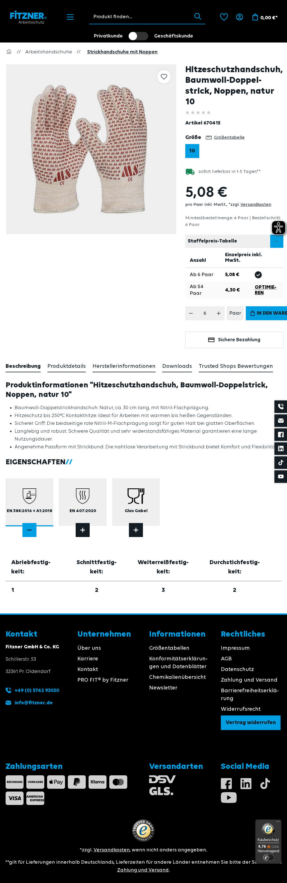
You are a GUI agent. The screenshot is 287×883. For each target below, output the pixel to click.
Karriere (87, 659)
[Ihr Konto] (239, 17)
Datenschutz (237, 669)
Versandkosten (255, 204)
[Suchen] (197, 17)
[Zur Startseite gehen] (28, 17)
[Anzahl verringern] (191, 313)
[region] (93, 149)
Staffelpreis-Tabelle (212, 241)
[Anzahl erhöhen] (218, 313)
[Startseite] (9, 52)
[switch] (138, 36)
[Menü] (70, 17)
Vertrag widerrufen (251, 723)
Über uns (89, 648)
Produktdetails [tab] (66, 366)
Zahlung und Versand (249, 680)
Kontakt (87, 669)
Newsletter (163, 688)
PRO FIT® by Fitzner (102, 680)
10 (192, 151)
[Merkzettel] (224, 17)
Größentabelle (229, 137)
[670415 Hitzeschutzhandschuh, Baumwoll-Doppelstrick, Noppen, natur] (91, 149)
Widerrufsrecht (241, 709)
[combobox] (139, 17)
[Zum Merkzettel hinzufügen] (164, 76)
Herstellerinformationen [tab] (124, 366)
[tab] (23, 366)
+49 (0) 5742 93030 (36, 690)
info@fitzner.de (34, 702)
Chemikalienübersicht (177, 677)
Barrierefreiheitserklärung (250, 694)
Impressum (235, 648)
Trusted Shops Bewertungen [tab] (236, 366)
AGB (226, 659)
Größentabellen (169, 648)
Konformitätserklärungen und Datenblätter (178, 663)
